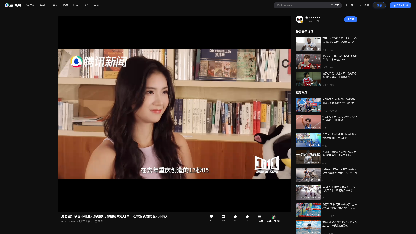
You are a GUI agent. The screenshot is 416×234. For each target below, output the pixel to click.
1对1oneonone (312, 17)
